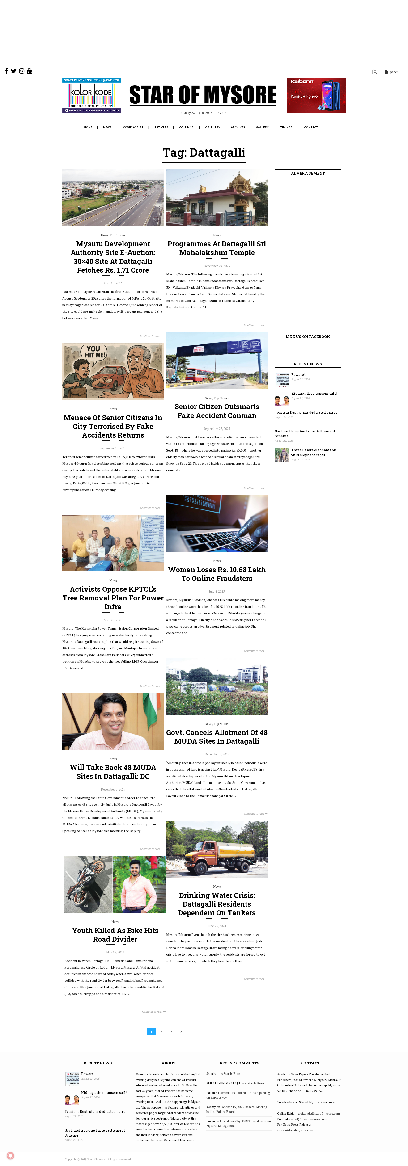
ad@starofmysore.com (311, 1119)
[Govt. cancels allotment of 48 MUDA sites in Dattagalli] (217, 713)
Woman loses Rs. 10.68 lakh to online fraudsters (217, 574)
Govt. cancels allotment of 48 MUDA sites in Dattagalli (217, 737)
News (107, 127)
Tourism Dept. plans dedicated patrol (306, 412)
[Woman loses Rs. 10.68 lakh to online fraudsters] (217, 551)
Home (88, 127)
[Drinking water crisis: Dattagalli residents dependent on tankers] (217, 876)
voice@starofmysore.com (295, 1130)
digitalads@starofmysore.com (319, 1113)
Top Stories (117, 235)
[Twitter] (14, 72)
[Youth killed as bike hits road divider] (115, 911)
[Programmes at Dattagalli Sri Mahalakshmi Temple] (217, 225)
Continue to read (150, 336)
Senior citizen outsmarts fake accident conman (217, 411)
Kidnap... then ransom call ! (314, 393)
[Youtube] (29, 72)
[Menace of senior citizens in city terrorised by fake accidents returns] (113, 399)
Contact (311, 127)
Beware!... (299, 374)
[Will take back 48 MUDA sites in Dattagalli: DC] (113, 749)
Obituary (212, 127)
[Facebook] (6, 72)
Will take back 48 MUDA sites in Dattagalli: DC (113, 771)
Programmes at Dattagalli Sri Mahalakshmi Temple (217, 248)
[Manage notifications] (10, 1155)
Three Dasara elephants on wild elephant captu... (313, 452)
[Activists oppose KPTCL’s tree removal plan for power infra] (113, 570)
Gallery (262, 127)
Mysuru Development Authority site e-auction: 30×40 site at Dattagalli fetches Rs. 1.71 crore (113, 257)
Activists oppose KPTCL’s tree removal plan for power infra (113, 597)
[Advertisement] (141, 33)
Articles (161, 127)
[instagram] (21, 72)
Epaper (393, 72)
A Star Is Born (230, 1074)
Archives (238, 127)
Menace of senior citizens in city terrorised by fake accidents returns (113, 426)
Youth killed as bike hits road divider (115, 935)
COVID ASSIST (133, 127)
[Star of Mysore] (192, 101)
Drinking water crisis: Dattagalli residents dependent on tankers (217, 904)
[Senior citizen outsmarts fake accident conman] (217, 388)
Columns (186, 127)
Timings (286, 127)
